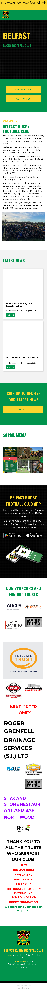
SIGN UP (23, 409)
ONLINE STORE (23, 89)
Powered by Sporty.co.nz (23, 985)
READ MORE (10, 315)
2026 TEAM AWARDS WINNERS (23, 357)
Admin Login (25, 988)
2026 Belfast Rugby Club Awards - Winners (19, 305)
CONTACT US (23, 99)
